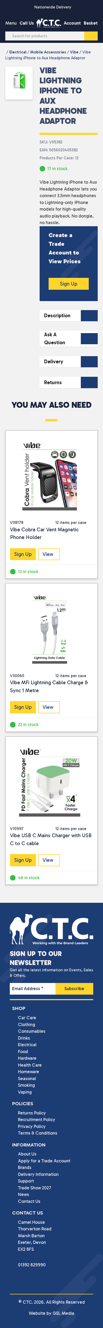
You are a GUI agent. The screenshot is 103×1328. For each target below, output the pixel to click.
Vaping (25, 1092)
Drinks (24, 1038)
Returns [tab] (53, 382)
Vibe (74, 52)
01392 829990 (32, 1264)
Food (23, 1051)
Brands (24, 1167)
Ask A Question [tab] (54, 339)
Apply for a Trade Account (44, 1160)
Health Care (30, 1065)
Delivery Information (38, 1174)
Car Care (27, 1017)
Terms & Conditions (37, 1133)
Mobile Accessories (48, 52)
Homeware (28, 1071)
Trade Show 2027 (34, 1187)
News (23, 1194)
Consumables (31, 1031)
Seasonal (27, 1078)
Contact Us (29, 1201)
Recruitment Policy (36, 1119)
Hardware (27, 1058)
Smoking (26, 1085)
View (48, 554)
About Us (27, 1154)
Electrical (17, 52)
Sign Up (68, 284)
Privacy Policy (32, 1126)
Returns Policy (32, 1113)
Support (26, 1181)
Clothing (26, 1024)
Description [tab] (57, 315)
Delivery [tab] (53, 362)
